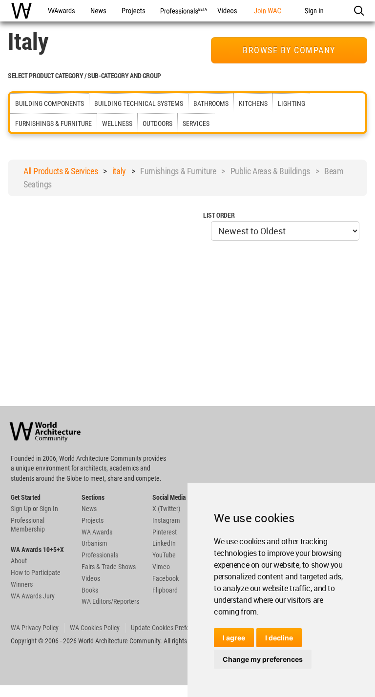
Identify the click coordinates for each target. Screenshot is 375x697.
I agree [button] (234, 638)
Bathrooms (211, 103)
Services (196, 123)
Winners (22, 584)
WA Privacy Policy (35, 628)
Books (90, 590)
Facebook (165, 578)
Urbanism (94, 543)
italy (119, 171)
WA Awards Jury (33, 596)
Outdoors (157, 123)
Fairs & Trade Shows (109, 567)
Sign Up (21, 508)
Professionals (100, 555)
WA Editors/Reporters (110, 601)
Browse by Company (289, 50)
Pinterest (164, 532)
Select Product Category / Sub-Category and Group (84, 75)
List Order (218, 215)
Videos (91, 578)
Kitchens (253, 103)
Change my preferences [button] (263, 659)
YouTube (164, 555)
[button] (358, 10)
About (19, 561)
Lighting (291, 103)
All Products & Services (60, 171)
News (89, 508)
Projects (93, 520)
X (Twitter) (166, 508)
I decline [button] (279, 638)
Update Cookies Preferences (169, 628)
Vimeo (161, 567)
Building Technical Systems (138, 103)
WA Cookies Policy (95, 628)
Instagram (166, 520)
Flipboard (165, 590)
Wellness (117, 123)
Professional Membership (28, 524)
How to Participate (36, 572)
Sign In (49, 508)
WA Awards (97, 532)
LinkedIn (164, 543)
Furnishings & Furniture (53, 123)
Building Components (49, 103)
